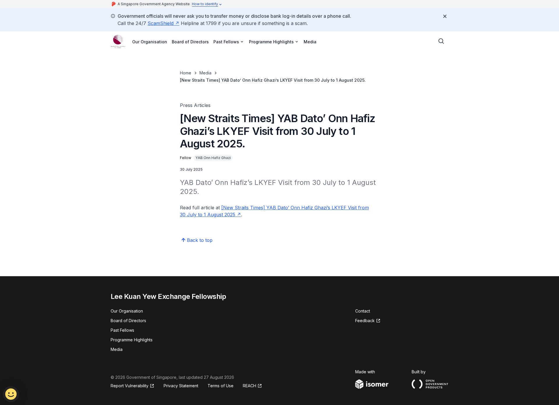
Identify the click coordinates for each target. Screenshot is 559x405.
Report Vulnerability (129, 386)
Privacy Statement (181, 385)
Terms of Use (220, 385)
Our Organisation (149, 41)
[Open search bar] (441, 41)
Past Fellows (122, 330)
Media (310, 41)
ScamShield (163, 23)
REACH (252, 386)
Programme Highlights (132, 339)
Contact (362, 310)
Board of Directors (190, 41)
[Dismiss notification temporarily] (445, 16)
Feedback (368, 321)
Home (185, 72)
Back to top (200, 240)
